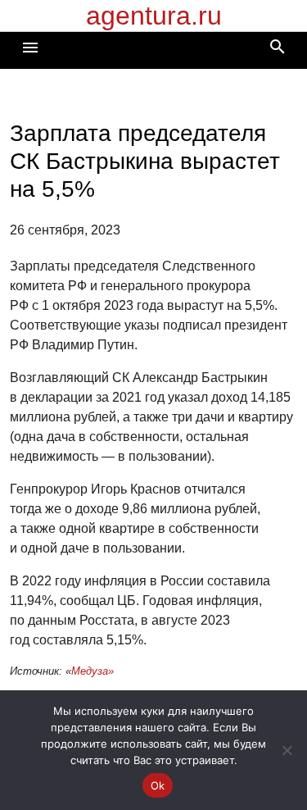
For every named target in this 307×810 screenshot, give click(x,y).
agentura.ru (154, 15)
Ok (158, 785)
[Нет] (286, 750)
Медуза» (92, 671)
